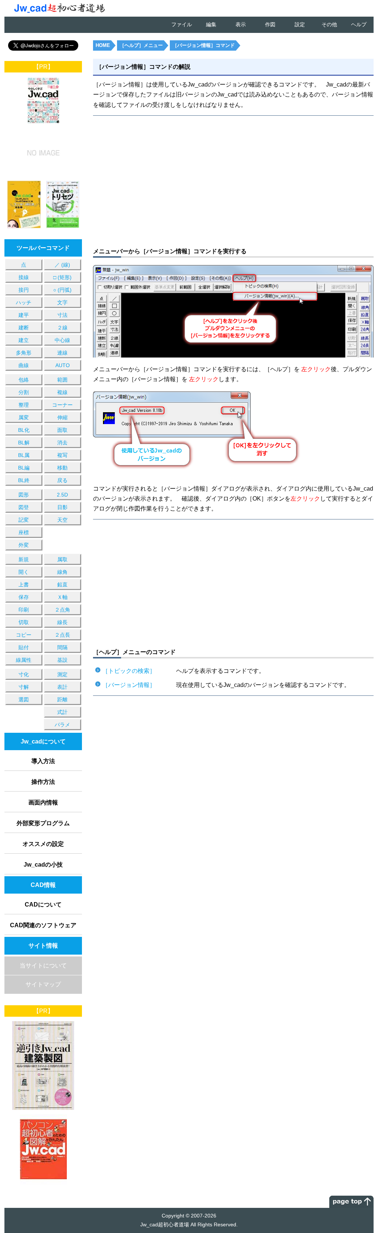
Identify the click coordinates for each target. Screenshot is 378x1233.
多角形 (23, 353)
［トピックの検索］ (128, 671)
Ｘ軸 (62, 597)
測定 (62, 674)
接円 (23, 290)
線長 (62, 622)
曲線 (23, 365)
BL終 (24, 480)
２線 (62, 328)
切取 (23, 622)
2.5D (62, 495)
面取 (62, 430)
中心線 (62, 340)
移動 (62, 468)
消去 (62, 443)
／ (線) (62, 265)
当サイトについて (43, 965)
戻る (62, 480)
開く (23, 572)
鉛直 (62, 584)
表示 (241, 24)
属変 (23, 417)
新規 (23, 559)
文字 (62, 302)
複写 (62, 455)
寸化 (23, 674)
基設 (62, 660)
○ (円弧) (62, 290)
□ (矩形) (62, 277)
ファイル (181, 24)
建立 (23, 340)
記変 (23, 520)
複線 (62, 392)
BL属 (24, 455)
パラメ (62, 725)
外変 (23, 545)
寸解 (23, 687)
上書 (23, 584)
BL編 (24, 468)
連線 (62, 353)
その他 (329, 24)
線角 (62, 572)
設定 (300, 24)
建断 (23, 328)
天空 (62, 520)
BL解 (24, 443)
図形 (23, 495)
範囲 (62, 380)
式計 (62, 712)
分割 (23, 392)
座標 (23, 532)
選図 (23, 699)
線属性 (23, 660)
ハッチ (23, 302)
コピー (23, 635)
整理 (23, 405)
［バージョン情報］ (128, 685)
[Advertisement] (163, 180)
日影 (62, 507)
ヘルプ (359, 24)
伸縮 (62, 417)
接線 (23, 277)
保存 (23, 597)
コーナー (62, 405)
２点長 (62, 635)
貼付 (23, 647)
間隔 (62, 647)
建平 (23, 315)
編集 (211, 24)
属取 (62, 559)
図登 (23, 507)
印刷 (23, 610)
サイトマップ (43, 984)
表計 (62, 687)
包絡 (23, 380)
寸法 (62, 315)
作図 (270, 24)
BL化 (24, 430)
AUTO (62, 365)
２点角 (62, 610)
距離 (62, 699)
